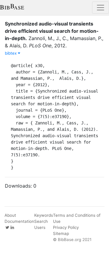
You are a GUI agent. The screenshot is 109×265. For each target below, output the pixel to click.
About (10, 215)
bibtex (11, 53)
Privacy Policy (66, 227)
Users (39, 227)
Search (41, 221)
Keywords (43, 215)
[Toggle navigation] (100, 8)
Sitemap (61, 233)
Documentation (19, 221)
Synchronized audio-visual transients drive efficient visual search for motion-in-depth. (52, 31)
